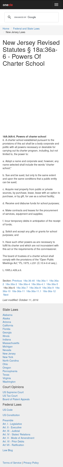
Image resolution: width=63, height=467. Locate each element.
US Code (8, 409)
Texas (6, 374)
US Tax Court (10, 395)
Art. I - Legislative (12, 424)
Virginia (7, 378)
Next (5, 294)
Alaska (6, 318)
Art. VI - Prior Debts (13, 441)
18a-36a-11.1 (33, 291)
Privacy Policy (31, 462)
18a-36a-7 (22, 287)
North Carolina (11, 360)
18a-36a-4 (24, 284)
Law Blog (8, 450)
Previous (17, 280)
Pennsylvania (10, 371)
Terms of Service (12, 462)
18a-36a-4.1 (38, 284)
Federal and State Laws (26, 28)
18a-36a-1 (42, 280)
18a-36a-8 (35, 287)
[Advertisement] (31, 100)
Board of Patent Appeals (16, 399)
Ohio (5, 364)
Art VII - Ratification (13, 445)
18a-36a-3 (11, 284)
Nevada (7, 350)
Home (6, 28)
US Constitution (11, 415)
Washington (9, 381)
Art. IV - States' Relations (16, 434)
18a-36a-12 (49, 291)
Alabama (7, 315)
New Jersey (9, 353)
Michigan (8, 346)
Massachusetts (11, 343)
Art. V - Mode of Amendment (18, 438)
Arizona (7, 322)
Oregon (7, 367)
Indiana (7, 339)
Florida (6, 329)
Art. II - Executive (12, 427)
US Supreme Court (13, 392)
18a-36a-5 (52, 284)
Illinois (6, 336)
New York (8, 357)
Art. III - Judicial (11, 431)
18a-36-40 (29, 280)
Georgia (7, 332)
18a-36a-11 (18, 291)
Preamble (8, 420)
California (8, 325)
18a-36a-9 (48, 287)
